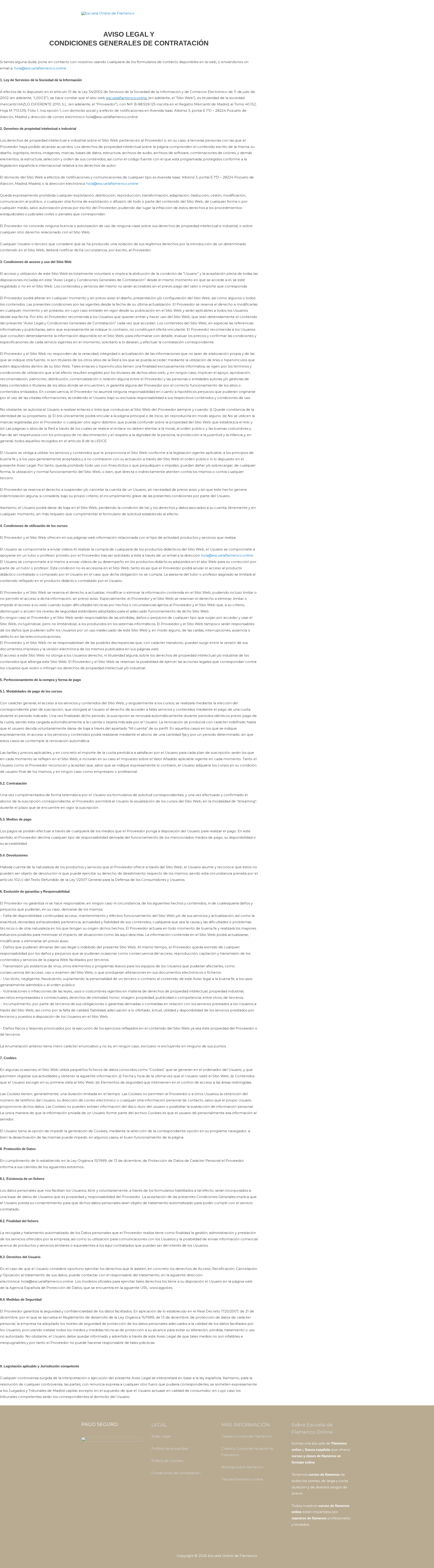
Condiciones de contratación (175, 1473)
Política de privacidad (169, 1448)
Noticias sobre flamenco (242, 1467)
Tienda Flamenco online (242, 1479)
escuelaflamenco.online (127, 98)
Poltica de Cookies (167, 1461)
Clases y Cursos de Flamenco (246, 1436)
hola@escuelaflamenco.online (40, 68)
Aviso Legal (161, 1436)
